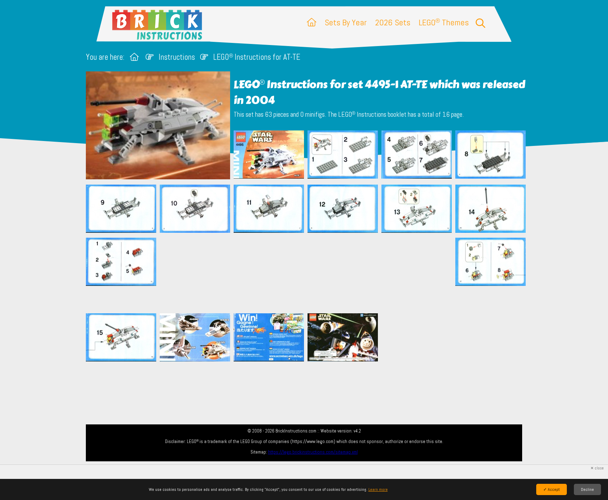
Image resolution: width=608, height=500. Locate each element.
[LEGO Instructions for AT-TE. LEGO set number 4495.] (269, 155)
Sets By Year (346, 22)
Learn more (378, 489)
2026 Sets (392, 22)
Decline (587, 489)
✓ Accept (551, 489)
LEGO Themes (444, 22)
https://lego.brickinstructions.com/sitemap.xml (313, 452)
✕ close (597, 468)
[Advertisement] (307, 273)
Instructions (177, 57)
